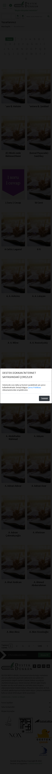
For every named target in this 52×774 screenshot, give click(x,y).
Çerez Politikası (34, 387)
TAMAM (44, 398)
